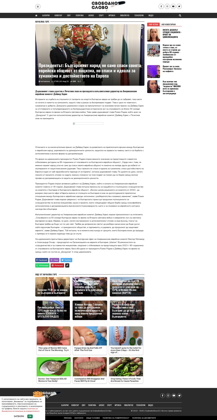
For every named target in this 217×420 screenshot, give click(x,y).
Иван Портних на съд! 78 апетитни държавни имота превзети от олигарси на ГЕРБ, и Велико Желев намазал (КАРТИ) (126, 286)
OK (30, 416)
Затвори (19, 416)
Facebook (43, 260)
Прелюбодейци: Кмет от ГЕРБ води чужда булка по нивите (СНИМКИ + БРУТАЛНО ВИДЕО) (52, 312)
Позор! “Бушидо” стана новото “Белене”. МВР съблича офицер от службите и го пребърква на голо (88, 286)
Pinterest (59, 265)
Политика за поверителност (116, 418)
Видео (151, 15)
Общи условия (93, 418)
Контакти (78, 418)
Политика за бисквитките (144, 418)
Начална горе (42, 21)
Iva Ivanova (45, 81)
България (46, 15)
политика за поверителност (27, 411)
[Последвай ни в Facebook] (161, 6)
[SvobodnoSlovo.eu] (48, 395)
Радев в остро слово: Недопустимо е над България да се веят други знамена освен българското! (127, 310)
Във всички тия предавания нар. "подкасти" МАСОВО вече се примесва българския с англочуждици (172, 87)
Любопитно (124, 15)
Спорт (101, 15)
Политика (80, 15)
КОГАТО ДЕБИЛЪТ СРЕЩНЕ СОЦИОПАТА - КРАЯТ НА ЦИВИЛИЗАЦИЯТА (172, 33)
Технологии (139, 15)
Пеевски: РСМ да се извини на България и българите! (52, 291)
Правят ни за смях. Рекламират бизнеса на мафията (172, 68)
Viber (55, 260)
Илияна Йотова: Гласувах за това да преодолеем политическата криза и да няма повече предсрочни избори (89, 310)
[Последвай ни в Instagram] (167, 6)
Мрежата (112, 15)
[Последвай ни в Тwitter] (179, 6)
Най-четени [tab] (153, 24)
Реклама (68, 418)
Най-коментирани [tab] (169, 24)
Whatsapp (43, 265)
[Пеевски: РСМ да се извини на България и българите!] (52, 286)
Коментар (58, 15)
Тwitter (68, 260)
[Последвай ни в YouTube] (173, 6)
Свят (69, 15)
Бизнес (91, 15)
